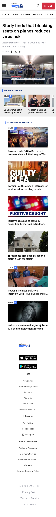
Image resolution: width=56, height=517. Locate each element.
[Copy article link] (20, 52)
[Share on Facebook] (11, 52)
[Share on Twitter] (16, 52)
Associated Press (11, 43)
